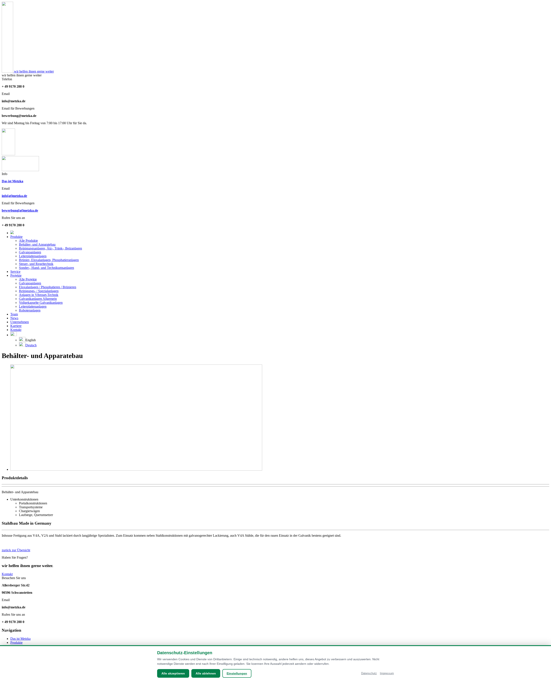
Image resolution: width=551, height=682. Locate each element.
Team (14, 314)
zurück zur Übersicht (16, 550)
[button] (13, 335)
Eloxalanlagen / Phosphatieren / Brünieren (47, 287)
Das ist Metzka (20, 638)
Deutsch (31, 345)
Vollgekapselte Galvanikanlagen (41, 302)
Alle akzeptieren (173, 673)
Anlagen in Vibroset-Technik (38, 295)
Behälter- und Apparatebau (37, 244)
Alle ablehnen (206, 673)
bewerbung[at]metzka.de (20, 210)
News (14, 318)
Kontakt (15, 330)
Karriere (16, 326)
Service (15, 271)
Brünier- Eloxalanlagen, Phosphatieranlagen (49, 260)
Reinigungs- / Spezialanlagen (39, 291)
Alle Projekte (28, 279)
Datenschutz (369, 673)
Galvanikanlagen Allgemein (38, 299)
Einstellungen (237, 673)
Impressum (387, 673)
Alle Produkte (28, 240)
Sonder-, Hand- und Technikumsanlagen (46, 268)
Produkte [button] (16, 237)
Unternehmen (19, 322)
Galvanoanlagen (30, 252)
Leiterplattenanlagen (32, 256)
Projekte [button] (16, 275)
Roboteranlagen (29, 310)
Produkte (16, 642)
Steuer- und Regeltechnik (36, 264)
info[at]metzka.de (14, 196)
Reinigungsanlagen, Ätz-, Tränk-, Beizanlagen (50, 248)
